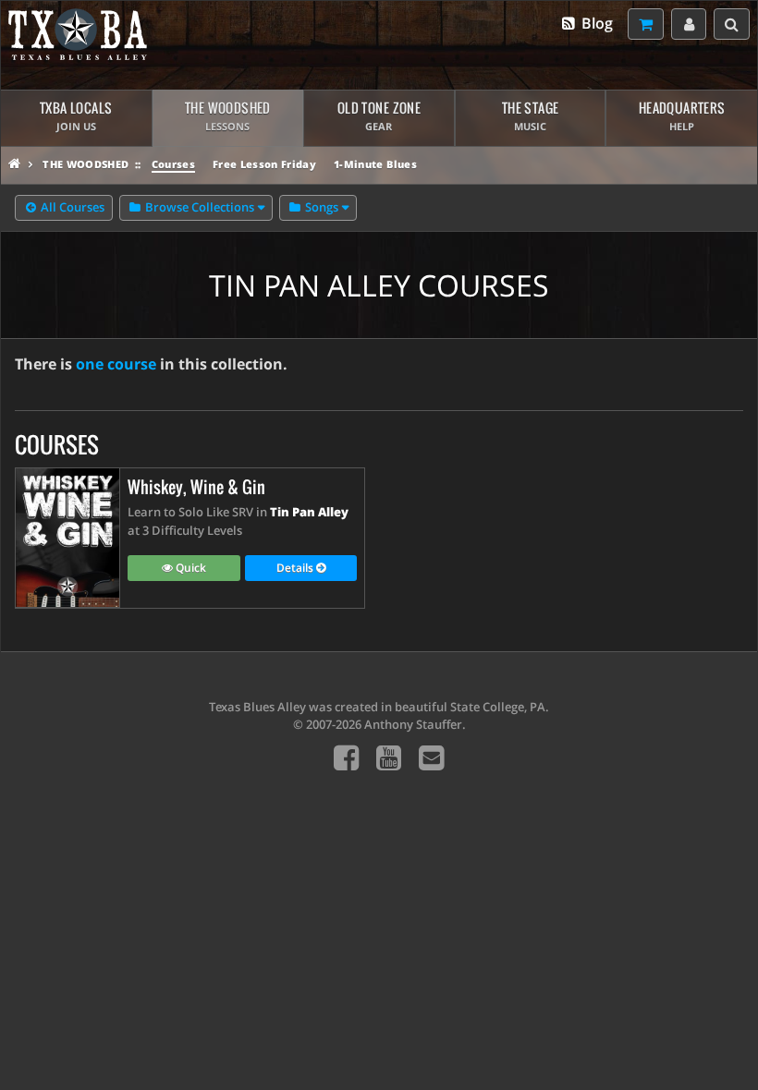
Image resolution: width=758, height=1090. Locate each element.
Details (296, 567)
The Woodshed (85, 164)
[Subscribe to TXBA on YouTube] (388, 757)
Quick (189, 567)
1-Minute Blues (375, 164)
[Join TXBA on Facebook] (346, 757)
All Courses (71, 207)
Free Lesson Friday (264, 164)
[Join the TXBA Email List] (431, 757)
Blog (595, 23)
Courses (173, 164)
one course (116, 364)
